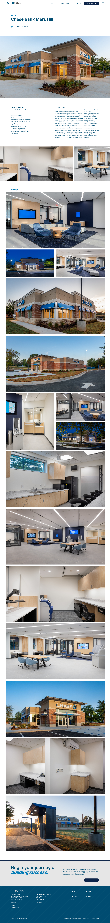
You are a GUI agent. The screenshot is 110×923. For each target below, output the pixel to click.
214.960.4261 (39, 902)
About (53, 3)
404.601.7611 (14, 902)
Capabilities (64, 3)
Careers (88, 891)
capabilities (74, 894)
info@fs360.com (15, 907)
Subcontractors (91, 894)
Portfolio (77, 3)
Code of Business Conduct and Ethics (72, 918)
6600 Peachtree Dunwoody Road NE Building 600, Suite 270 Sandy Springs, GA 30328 (19, 898)
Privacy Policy (86, 918)
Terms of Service (95, 918)
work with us (92, 3)
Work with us (91, 880)
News (72, 899)
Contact (88, 896)
